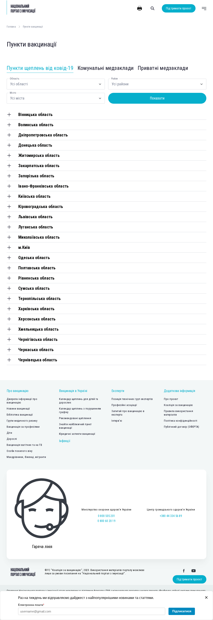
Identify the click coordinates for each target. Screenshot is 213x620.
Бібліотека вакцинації (20, 414)
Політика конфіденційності (180, 420)
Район (114, 78)
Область (14, 78)
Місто (13, 92)
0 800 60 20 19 (106, 521)
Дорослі (12, 438)
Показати (157, 98)
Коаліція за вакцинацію (178, 405)
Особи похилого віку (19, 450)
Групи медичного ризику (22, 420)
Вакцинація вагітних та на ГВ (24, 444)
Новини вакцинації (18, 408)
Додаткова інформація (179, 391)
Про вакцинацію (18, 391)
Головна (11, 26)
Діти (9, 432)
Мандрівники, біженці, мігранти (26, 457)
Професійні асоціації (124, 405)
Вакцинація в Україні (73, 391)
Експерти (117, 391)
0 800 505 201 (106, 516)
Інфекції (64, 441)
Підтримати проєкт (178, 8)
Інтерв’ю (116, 420)
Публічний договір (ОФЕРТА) (181, 426)
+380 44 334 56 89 (171, 516)
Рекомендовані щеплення (75, 418)
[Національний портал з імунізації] (21, 8)
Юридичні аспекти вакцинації (77, 433)
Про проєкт (171, 399)
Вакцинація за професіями (23, 426)
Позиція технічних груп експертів (132, 399)
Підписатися (181, 611)
